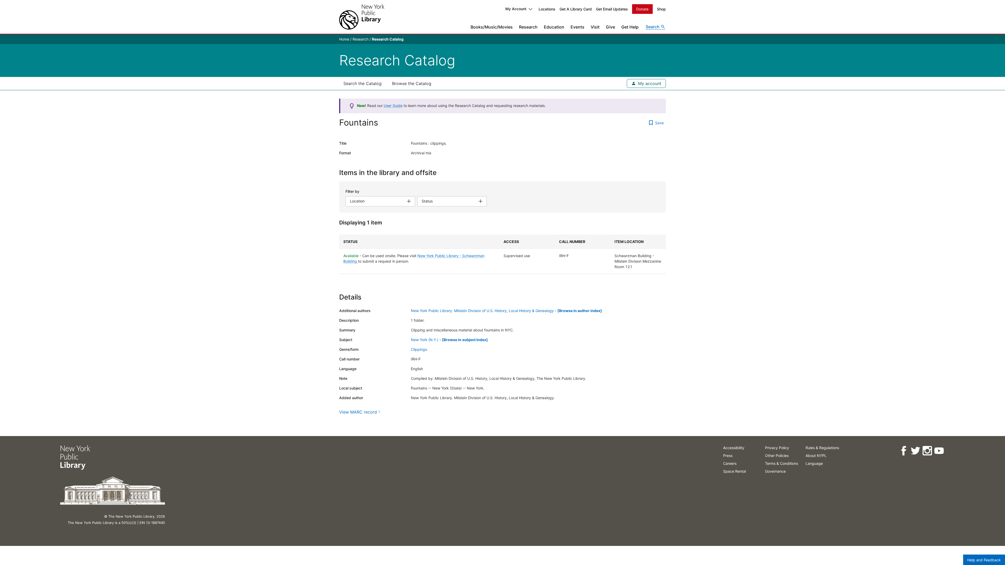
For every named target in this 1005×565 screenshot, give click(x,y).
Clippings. (419, 349)
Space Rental (734, 471)
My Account (515, 9)
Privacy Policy (777, 447)
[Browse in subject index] (465, 339)
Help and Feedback (984, 560)
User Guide (393, 105)
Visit (595, 27)
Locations (547, 9)
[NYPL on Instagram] (927, 451)
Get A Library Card (576, 9)
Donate (642, 9)
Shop (661, 9)
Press (728, 455)
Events (577, 27)
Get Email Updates (612, 9)
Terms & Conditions (781, 463)
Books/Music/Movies (492, 27)
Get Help (630, 27)
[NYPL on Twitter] (915, 451)
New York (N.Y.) (424, 339)
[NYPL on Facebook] (903, 451)
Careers (729, 463)
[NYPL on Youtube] (939, 451)
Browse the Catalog (411, 83)
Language (814, 463)
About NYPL (816, 455)
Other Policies (777, 455)
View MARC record (358, 412)
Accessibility (733, 447)
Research (528, 27)
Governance (775, 471)
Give (610, 27)
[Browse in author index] (579, 310)
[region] (502, 254)
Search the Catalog (362, 83)
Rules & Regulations (822, 447)
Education (554, 27)
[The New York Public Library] (361, 17)
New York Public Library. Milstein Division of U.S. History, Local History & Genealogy (482, 310)
